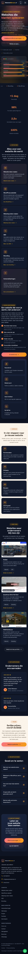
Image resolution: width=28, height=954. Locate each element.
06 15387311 (6, 876)
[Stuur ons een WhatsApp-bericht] (25, 951)
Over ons (3, 926)
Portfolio (3, 916)
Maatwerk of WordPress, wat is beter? (12, 776)
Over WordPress (8, 201)
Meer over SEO (7, 243)
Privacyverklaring (10, 948)
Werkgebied (4, 931)
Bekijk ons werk (14, 44)
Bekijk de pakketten (13, 744)
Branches (3, 934)
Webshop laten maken (9, 222)
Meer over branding (9, 264)
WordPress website (6, 893)
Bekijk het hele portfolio (13, 649)
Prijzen (3, 913)
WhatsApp (4, 937)
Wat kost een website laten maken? (11, 768)
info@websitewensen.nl (9, 879)
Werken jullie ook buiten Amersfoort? (10, 801)
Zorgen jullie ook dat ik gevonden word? (9, 793)
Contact (3, 929)
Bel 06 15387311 (14, 846)
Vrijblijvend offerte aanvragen (13, 38)
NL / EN (21, 2)
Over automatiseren (9, 291)
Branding (3, 901)
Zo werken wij (13, 354)
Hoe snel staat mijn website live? (11, 784)
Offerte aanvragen (13, 840)
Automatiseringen (6, 908)
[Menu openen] (25, 2)
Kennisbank (4, 919)
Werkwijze (4, 911)
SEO (2, 898)
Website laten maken (9, 180)
